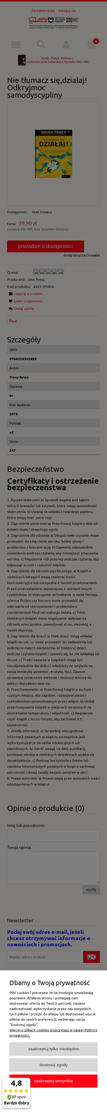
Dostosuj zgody (54, 1065)
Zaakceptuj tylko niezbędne (53, 1049)
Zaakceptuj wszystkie (53, 1081)
